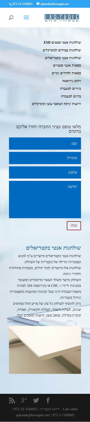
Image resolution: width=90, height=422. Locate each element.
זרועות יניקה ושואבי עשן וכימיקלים (56, 104)
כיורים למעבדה (70, 89)
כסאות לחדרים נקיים (66, 73)
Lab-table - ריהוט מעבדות (59, 409)
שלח (74, 225)
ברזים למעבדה (71, 96)
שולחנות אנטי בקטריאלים (63, 58)
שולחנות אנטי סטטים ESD (62, 42)
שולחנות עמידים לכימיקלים (62, 50)
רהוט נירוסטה (71, 81)
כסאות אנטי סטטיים (67, 65)
